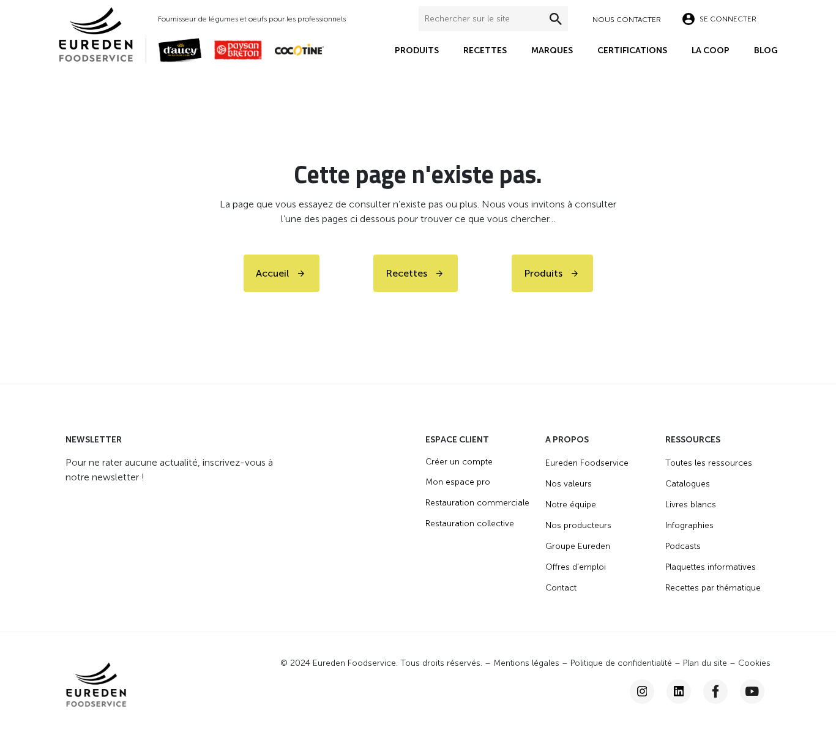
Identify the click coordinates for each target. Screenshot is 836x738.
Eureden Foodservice (587, 463)
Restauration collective (469, 523)
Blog (766, 50)
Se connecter (728, 19)
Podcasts (683, 546)
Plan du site (705, 663)
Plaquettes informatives (710, 567)
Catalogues (687, 484)
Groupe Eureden (577, 546)
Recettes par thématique (713, 588)
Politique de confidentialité (621, 663)
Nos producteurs (578, 525)
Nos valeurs (568, 484)
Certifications (632, 50)
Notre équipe (570, 504)
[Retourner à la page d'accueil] (102, 33)
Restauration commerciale (477, 503)
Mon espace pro (457, 482)
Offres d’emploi (575, 567)
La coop (711, 50)
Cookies (754, 663)
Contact (561, 588)
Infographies (689, 525)
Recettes (485, 50)
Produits (417, 50)
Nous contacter (626, 19)
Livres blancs (690, 504)
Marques (552, 50)
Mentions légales (526, 663)
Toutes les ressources (708, 463)
